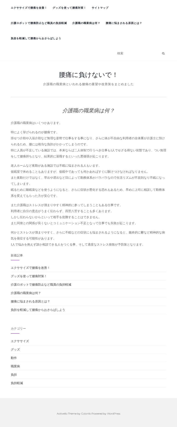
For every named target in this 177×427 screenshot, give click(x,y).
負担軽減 (17, 383)
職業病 (15, 366)
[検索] (163, 53)
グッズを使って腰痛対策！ (69, 7)
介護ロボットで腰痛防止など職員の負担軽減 (39, 23)
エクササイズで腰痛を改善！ (29, 7)
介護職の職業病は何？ (86, 23)
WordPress (113, 413)
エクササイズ (20, 341)
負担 (14, 375)
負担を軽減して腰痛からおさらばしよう (36, 38)
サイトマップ (100, 7)
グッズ (15, 349)
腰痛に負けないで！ (88, 74)
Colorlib (86, 413)
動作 (14, 358)
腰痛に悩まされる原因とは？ (124, 23)
